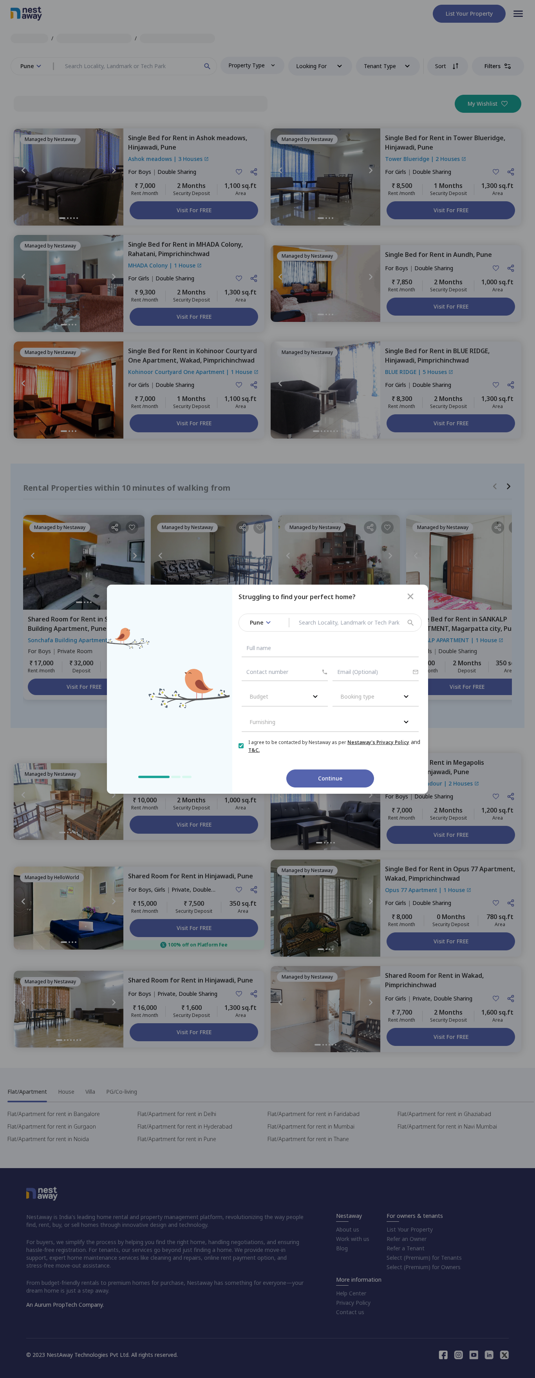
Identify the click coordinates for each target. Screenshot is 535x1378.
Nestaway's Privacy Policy (378, 742)
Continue (330, 778)
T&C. (254, 750)
